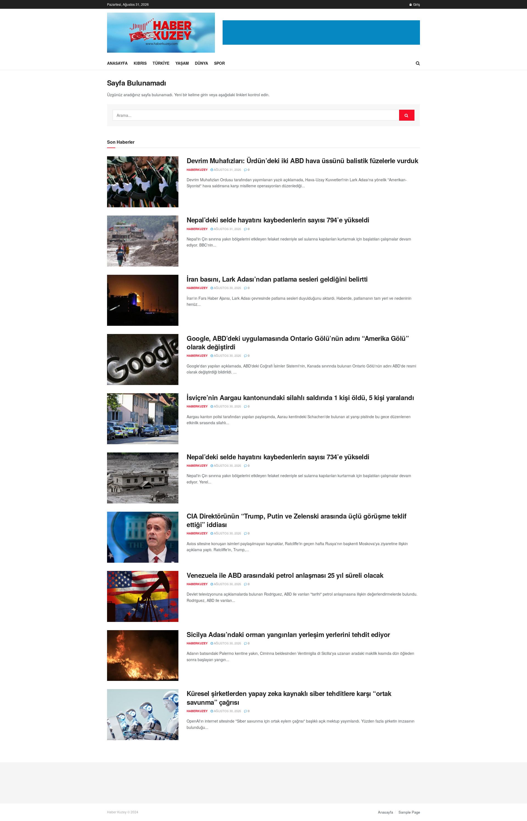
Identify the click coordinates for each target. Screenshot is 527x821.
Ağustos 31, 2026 (227, 169)
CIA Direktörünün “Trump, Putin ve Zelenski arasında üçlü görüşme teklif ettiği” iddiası (297, 520)
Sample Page (409, 812)
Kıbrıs (140, 63)
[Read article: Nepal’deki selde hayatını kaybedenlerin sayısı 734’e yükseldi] (142, 477)
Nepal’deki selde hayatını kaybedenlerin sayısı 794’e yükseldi (278, 219)
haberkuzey (197, 170)
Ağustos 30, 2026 (227, 287)
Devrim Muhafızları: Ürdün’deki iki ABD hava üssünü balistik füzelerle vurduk (302, 160)
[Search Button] (418, 63)
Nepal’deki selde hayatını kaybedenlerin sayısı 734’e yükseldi (278, 456)
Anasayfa (117, 63)
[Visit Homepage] (161, 33)
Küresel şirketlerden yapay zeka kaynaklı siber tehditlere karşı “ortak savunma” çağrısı (289, 697)
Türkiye (161, 63)
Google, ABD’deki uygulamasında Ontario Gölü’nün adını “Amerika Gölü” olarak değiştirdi (298, 342)
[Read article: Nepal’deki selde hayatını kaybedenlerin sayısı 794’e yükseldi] (142, 241)
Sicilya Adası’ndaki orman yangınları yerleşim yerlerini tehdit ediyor (288, 634)
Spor (219, 63)
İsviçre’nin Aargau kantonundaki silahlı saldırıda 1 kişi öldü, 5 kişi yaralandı (300, 397)
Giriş (416, 4)
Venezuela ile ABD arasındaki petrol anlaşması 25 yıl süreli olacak (285, 575)
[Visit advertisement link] (321, 32)
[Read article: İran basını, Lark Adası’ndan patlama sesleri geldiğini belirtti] (142, 300)
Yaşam (182, 63)
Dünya (201, 63)
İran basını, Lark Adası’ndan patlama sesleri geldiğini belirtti (277, 279)
